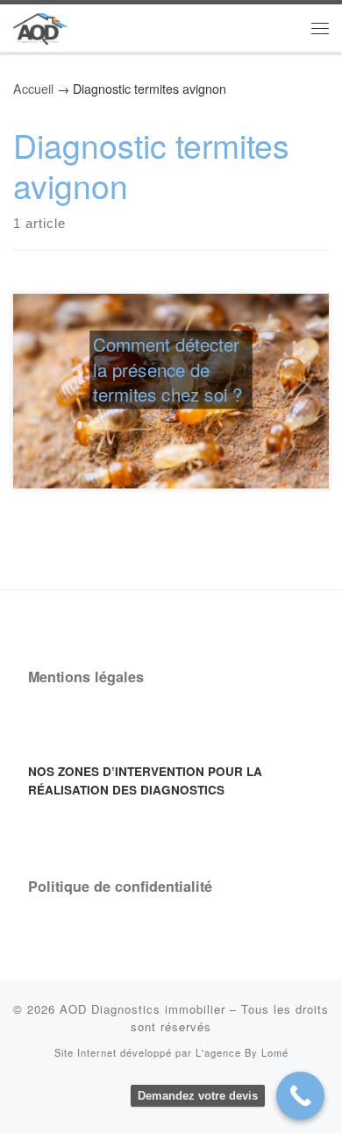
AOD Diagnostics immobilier (142, 1009)
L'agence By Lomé (242, 1052)
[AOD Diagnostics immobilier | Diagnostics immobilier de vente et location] (40, 25)
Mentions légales (86, 676)
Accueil (33, 88)
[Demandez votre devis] (300, 1096)
